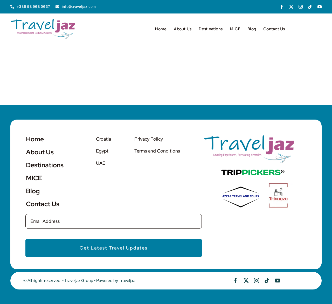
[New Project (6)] (252, 171)
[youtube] (319, 7)
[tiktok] (310, 7)
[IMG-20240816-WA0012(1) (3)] (278, 185)
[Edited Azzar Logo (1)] (241, 188)
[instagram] (301, 7)
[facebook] (282, 7)
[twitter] (291, 7)
